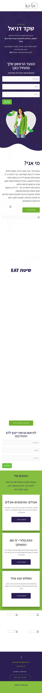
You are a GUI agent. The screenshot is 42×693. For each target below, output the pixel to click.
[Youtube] (14, 689)
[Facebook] (28, 689)
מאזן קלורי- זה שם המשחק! (21, 542)
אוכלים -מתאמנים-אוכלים (21, 502)
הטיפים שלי (21, 476)
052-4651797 (21, 666)
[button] (31, 210)
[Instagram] (21, 689)
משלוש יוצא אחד (21, 578)
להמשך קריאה (21, 519)
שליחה (7, 102)
